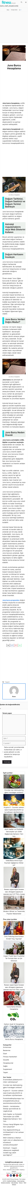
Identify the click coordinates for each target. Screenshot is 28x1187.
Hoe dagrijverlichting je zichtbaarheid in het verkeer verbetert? (13, 1132)
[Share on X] (8, 645)
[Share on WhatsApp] (19, 645)
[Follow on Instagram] (8, 1175)
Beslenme (6, 1050)
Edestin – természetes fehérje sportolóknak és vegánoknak (12, 1108)
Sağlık (5, 1066)
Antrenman (7, 1047)
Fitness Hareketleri (10, 1057)
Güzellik (6, 1060)
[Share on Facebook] (12, 645)
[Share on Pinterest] (16, 645)
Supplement (7, 1069)
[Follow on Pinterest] (17, 1175)
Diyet (5, 1054)
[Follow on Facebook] (11, 1175)
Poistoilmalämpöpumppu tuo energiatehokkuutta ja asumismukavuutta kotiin (13, 1101)
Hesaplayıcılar (8, 1063)
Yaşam (7, 682)
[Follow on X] (14, 1175)
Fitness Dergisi (14, 1179)
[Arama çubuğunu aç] (21, 2)
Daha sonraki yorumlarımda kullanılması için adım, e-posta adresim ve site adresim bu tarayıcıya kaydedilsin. (14, 752)
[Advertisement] (14, 28)
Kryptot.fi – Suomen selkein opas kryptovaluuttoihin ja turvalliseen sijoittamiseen (13, 1093)
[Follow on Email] (20, 1175)
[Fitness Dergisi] (8, 2)
